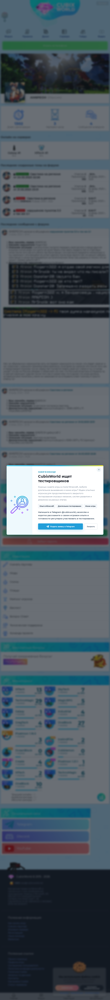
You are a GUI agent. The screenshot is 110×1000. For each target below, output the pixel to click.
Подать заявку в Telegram (62, 526)
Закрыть (91, 526)
